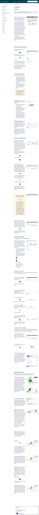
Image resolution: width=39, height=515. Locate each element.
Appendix (3, 33)
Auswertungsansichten (4, 17)
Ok (17, 513)
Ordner (3, 11)
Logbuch (3, 27)
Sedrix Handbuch (5, 1)
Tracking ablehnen (21, 513)
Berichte (3, 24)
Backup (3, 30)
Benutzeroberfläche (4, 6)
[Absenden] (28, 1)
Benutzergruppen (4, 21)
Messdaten (3, 14)
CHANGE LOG (14, 1)
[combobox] (32, 1)
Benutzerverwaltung (4, 20)
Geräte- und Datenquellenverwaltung (5, 9)
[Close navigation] (11, 5)
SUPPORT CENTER (19, 1)
